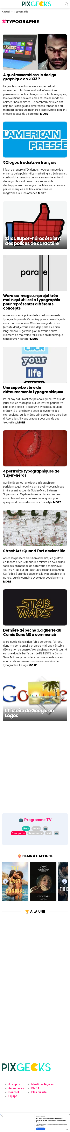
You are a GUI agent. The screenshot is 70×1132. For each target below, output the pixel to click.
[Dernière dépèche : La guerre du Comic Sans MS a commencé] (35, 607)
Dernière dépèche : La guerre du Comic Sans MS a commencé (32, 632)
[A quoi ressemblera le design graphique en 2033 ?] (35, 52)
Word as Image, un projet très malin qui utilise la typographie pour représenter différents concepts (31, 302)
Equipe (12, 1096)
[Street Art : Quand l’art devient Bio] (35, 528)
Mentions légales (42, 1084)
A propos (14, 1084)
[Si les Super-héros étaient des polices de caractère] (35, 225)
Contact (13, 1092)
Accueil (6, 11)
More (44, 114)
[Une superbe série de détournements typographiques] (35, 365)
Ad (67, 1129)
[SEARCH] (66, 4)
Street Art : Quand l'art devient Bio (34, 551)
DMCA (35, 1088)
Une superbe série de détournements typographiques (33, 389)
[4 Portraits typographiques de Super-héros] (35, 448)
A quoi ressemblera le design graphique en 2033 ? (29, 77)
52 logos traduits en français (29, 162)
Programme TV (38, 819)
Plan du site (38, 1092)
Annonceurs (16, 1088)
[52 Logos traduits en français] (35, 140)
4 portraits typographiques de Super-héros (31, 473)
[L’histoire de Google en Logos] (35, 697)
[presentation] (5, 881)
